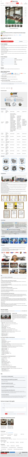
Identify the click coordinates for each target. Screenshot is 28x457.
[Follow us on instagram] (24, 452)
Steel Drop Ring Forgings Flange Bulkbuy (18, 449)
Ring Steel (8, 445)
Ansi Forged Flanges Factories (12, 447)
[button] (1, 1)
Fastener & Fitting (14, 5)
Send (6, 413)
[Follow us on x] (23, 452)
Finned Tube (2, 435)
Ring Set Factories (3, 445)
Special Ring (17, 445)
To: (4, 405)
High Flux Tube (22, 434)
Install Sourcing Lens (4, 453)
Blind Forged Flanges (3, 449)
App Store (2, 452)
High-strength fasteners (10, 434)
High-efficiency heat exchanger (4, 434)
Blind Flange (17, 442)
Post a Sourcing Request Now (21, 413)
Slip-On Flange (21, 442)
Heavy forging (15, 434)
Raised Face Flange (12, 442)
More (1, 450)
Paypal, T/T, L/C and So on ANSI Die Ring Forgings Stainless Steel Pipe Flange (11, 427)
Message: (4, 407)
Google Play (7, 452)
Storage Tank (15, 435)
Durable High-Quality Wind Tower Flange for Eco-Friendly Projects (4, 427)
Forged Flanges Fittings (20, 447)
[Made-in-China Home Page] (14, 1)
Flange (17, 5)
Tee (1, 442)
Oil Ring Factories (13, 445)
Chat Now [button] (21, 41)
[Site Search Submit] (17, 3)
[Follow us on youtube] (25, 452)
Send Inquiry (7, 41)
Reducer (4, 442)
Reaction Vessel (9, 435)
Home (1, 5)
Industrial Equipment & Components (7, 5)
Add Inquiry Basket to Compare (14, 28)
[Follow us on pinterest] (26, 452)
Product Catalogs (11, 432)
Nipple (7, 442)
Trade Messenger (12, 452)
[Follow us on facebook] (22, 452)
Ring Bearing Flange (10, 449)
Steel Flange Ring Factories (4, 447)
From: (4, 403)
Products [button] (7, 3)
